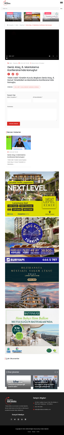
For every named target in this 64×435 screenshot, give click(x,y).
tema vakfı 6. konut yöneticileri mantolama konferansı (26, 87)
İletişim (33, 431)
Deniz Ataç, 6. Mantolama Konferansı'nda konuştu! (16, 156)
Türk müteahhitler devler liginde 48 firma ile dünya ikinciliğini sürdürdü (12, 16)
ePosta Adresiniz (38, 97)
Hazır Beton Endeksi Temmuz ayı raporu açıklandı (50, 17)
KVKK (38, 431)
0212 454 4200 (38, 406)
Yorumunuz (10, 106)
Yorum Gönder (13, 123)
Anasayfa (10, 25)
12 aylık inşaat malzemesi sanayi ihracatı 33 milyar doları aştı (31, 16)
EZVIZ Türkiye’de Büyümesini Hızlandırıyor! (48, 385)
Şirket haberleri (45, 376)
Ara (61, 8)
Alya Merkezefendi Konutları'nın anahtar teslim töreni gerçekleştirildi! (22, 384)
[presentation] (55, 372)
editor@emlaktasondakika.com (43, 409)
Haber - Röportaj (19, 25)
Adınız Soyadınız (12, 97)
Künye (29, 431)
